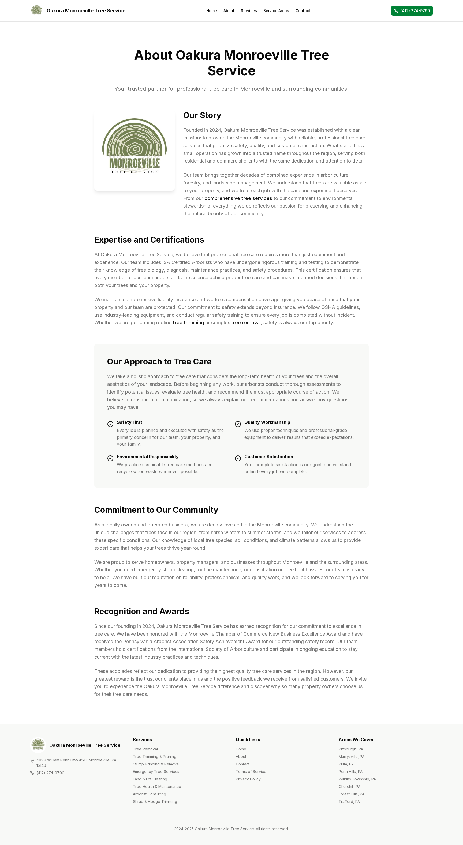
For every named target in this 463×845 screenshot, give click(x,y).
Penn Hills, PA (351, 771)
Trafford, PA (349, 801)
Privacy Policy (248, 779)
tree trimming (188, 322)
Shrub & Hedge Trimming (155, 801)
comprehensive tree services (238, 198)
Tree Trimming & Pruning (154, 756)
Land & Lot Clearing (150, 779)
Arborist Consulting (149, 794)
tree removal (246, 322)
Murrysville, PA (351, 756)
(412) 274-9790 (50, 773)
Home (211, 10)
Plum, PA (346, 764)
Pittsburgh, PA (351, 749)
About (228, 10)
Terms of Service (251, 771)
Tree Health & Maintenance (157, 786)
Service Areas (276, 10)
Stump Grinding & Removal (156, 764)
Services (249, 10)
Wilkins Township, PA (357, 779)
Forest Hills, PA (351, 794)
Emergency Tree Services (156, 771)
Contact (303, 10)
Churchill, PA (349, 786)
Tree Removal (145, 749)
